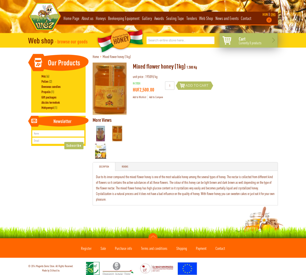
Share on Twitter (188, 97)
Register (86, 248)
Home (96, 56)
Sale (103, 248)
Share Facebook (180, 97)
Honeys (101, 18)
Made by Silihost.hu (51, 270)
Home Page (71, 18)
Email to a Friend (171, 97)
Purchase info (123, 248)
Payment (201, 248)
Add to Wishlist (139, 97)
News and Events (227, 18)
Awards (159, 18)
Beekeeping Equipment (123, 18)
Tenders (191, 18)
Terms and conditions (154, 248)
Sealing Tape (175, 18)
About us (87, 18)
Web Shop (206, 18)
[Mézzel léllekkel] (101, 151)
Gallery (147, 18)
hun (265, 14)
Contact (246, 18)
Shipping (181, 248)
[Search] (210, 41)
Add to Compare (156, 97)
